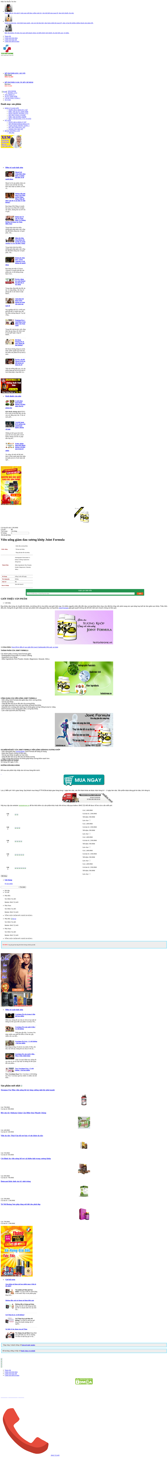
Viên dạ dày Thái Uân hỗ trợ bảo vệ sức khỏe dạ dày (22, 1136)
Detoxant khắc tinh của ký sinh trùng (16, 1181)
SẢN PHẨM (12, 91)
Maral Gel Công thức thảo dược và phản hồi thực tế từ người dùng (15, 175)
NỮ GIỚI (8, 120)
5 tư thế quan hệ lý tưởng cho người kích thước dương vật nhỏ (15, 425)
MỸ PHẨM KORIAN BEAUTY (19, 124)
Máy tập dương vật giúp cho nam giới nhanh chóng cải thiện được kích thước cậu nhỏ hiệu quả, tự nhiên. (37, 33)
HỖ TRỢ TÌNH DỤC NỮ (17, 127)
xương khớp (20, 751)
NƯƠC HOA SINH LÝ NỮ (17, 122)
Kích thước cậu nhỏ (13, 396)
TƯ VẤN (8, 100)
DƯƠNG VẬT (12, 93)
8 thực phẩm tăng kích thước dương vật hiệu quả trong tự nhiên (15, 447)
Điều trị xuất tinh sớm (14, 167)
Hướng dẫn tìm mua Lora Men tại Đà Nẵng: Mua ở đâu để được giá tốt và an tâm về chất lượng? (15, 198)
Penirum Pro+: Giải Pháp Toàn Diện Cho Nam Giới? (20, 322)
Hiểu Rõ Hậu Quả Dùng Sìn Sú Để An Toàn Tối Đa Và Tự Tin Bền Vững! (15, 240)
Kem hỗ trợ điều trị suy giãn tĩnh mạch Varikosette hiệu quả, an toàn (35, 647)
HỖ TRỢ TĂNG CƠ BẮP (17, 115)
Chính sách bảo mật (11, 39)
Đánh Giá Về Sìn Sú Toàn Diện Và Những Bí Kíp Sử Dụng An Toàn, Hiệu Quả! (15, 220)
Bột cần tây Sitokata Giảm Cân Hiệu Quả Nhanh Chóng (23, 1113)
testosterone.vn (24, 805)
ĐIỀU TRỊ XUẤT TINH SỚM (18, 111)
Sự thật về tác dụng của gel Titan (16, 1329)
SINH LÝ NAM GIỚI (12, 108)
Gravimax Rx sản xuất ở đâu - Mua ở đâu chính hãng (25, 1055)
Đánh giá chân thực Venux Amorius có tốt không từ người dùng (15, 261)
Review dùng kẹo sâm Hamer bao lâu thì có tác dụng (20, 281)
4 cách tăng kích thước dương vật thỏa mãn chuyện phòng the (15, 404)
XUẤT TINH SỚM (11, 96)
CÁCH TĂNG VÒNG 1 (12, 98)
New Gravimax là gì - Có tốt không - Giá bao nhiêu (24, 1069)
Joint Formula (63, 608)
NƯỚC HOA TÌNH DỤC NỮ (18, 110)
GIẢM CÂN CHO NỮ (16, 129)
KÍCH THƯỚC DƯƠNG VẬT (18, 113)
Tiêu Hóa (11, 132)
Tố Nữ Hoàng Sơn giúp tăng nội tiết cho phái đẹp (20, 1204)
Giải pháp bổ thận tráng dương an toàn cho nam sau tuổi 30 (15, 302)
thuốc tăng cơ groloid (28, 1351)
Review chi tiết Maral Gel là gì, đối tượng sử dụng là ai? (20, 362)
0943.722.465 (55, 1455)
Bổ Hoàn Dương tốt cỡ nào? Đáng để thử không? (19, 342)
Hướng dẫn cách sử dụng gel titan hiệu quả (19, 1300)
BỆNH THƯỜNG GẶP (12, 131)
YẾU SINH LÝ (10, 94)
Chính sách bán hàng (11, 38)
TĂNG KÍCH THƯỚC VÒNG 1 (19, 125)
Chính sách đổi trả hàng (12, 41)
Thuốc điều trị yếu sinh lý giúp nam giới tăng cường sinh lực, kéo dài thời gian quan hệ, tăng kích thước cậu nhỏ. (39, 13)
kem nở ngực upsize (28, 1345)
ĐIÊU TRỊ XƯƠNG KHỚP (17, 117)
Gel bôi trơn (10, 1279)
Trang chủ (8, 36)
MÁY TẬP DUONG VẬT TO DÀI (20, 118)
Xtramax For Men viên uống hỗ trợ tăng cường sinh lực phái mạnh (28, 1090)
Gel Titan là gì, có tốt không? (14, 1315)
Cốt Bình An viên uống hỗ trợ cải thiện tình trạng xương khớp (26, 1158)
